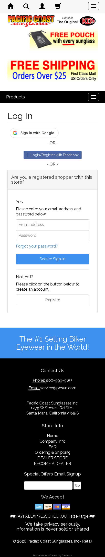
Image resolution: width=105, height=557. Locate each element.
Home (52, 435)
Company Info (52, 441)
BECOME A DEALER (52, 463)
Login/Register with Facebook (55, 155)
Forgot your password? (37, 246)
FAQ (53, 447)
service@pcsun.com (58, 388)
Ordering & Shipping (53, 452)
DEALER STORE (53, 458)
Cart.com (67, 555)
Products (15, 96)
